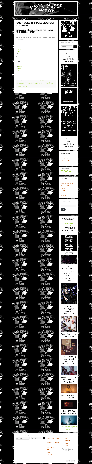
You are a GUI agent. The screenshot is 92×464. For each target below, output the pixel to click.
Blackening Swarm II (36, 80)
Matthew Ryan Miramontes (30, 82)
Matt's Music (48, 80)
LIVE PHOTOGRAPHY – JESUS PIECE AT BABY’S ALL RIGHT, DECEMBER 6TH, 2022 (68, 273)
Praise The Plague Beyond (46, 82)
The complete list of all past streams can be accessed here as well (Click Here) (69, 224)
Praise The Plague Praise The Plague (44, 83)
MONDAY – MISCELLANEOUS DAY (25, 17)
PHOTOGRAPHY (55, 17)
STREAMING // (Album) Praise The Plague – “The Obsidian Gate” (35, 31)
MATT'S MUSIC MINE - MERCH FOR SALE (68, 230)
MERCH (65, 17)
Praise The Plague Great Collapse (32, 83)
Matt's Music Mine (31, 34)
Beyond (31, 80)
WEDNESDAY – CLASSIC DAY (38, 17)
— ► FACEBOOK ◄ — (65, 160)
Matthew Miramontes (22, 82)
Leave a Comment (53, 34)
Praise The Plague (39, 82)
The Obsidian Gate (24, 86)
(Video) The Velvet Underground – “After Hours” (68, 379)
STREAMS (61, 17)
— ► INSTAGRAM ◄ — (65, 158)
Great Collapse (42, 80)
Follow (63, 209)
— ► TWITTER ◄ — (65, 155)
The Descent (19, 86)
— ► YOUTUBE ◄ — (65, 163)
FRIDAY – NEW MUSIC (47, 17)
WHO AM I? (70, 17)
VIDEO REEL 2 (69, 253)
